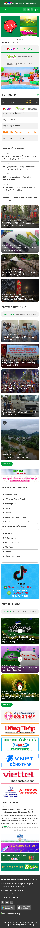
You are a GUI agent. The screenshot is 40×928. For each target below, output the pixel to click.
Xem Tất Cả (6, 464)
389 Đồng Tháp (11, 494)
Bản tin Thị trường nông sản (15, 517)
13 (32, 827)
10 (25, 827)
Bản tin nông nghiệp (12, 556)
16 (15, 830)
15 (37, 827)
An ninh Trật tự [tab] (20, 314)
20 (25, 830)
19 (22, 830)
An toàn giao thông (12, 504)
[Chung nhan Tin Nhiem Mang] (20, 913)
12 (30, 827)
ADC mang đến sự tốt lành (15, 499)
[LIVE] (20, 78)
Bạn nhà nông (10, 513)
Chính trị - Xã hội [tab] (9, 314)
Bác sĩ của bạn (10, 547)
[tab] (20, 49)
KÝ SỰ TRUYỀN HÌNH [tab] (19, 611)
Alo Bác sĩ (8, 533)
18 (20, 830)
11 (27, 827)
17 (17, 830)
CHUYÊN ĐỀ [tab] (7, 611)
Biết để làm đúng (11, 508)
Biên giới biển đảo (12, 543)
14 (35, 827)
